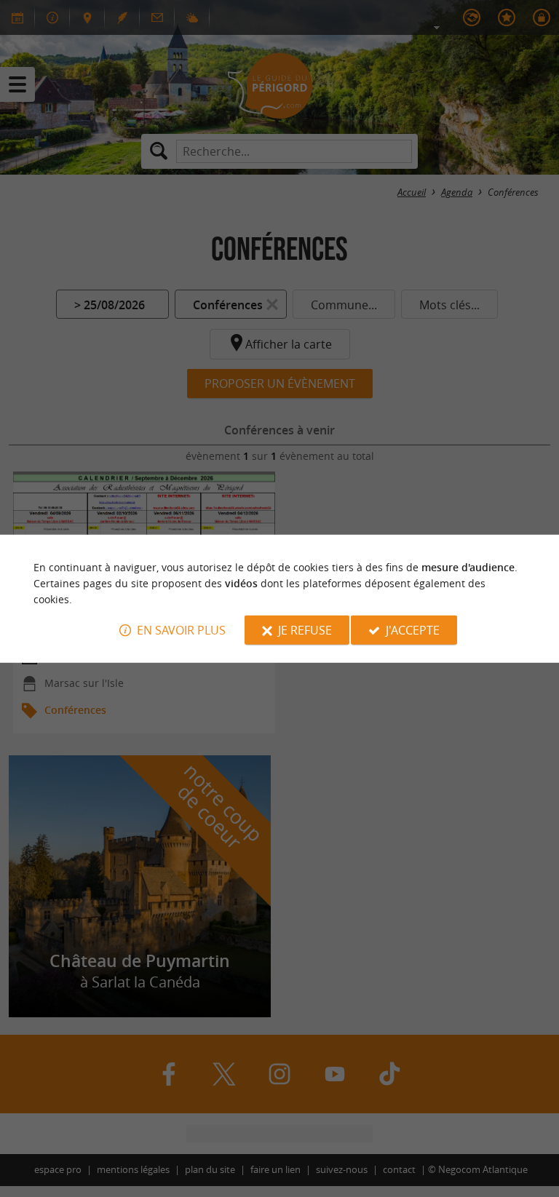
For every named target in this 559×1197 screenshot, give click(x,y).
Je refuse (305, 630)
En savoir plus (181, 630)
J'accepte (413, 630)
